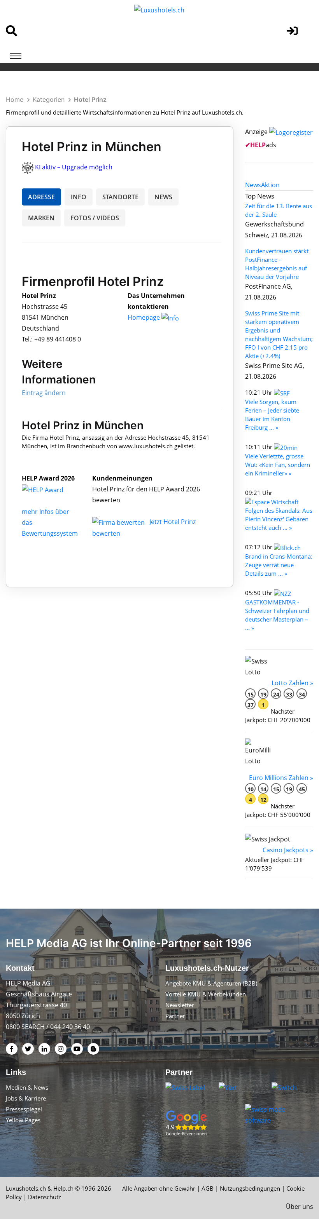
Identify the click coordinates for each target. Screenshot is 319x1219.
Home (14, 99)
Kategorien (49, 99)
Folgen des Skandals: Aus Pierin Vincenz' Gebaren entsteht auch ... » (278, 519)
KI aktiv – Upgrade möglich (73, 167)
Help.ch (63, 1188)
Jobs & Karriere (26, 1098)
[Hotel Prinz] (51, 489)
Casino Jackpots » (288, 850)
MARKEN (41, 218)
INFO (78, 197)
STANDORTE (120, 197)
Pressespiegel (24, 1109)
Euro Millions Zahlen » (281, 777)
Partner (175, 1016)
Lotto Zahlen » (292, 683)
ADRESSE (41, 197)
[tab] (253, 185)
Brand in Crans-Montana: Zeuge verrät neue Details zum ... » (278, 564)
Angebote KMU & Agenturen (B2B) (211, 983)
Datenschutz (44, 1197)
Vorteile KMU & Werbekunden (205, 994)
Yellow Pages (23, 1120)
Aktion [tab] (270, 185)
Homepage (144, 317)
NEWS (163, 197)
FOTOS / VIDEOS (94, 218)
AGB (208, 1188)
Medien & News (27, 1087)
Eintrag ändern (44, 392)
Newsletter (179, 1005)
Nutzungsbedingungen (250, 1188)
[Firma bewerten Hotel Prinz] (119, 521)
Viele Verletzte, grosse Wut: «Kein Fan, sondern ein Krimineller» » (277, 464)
